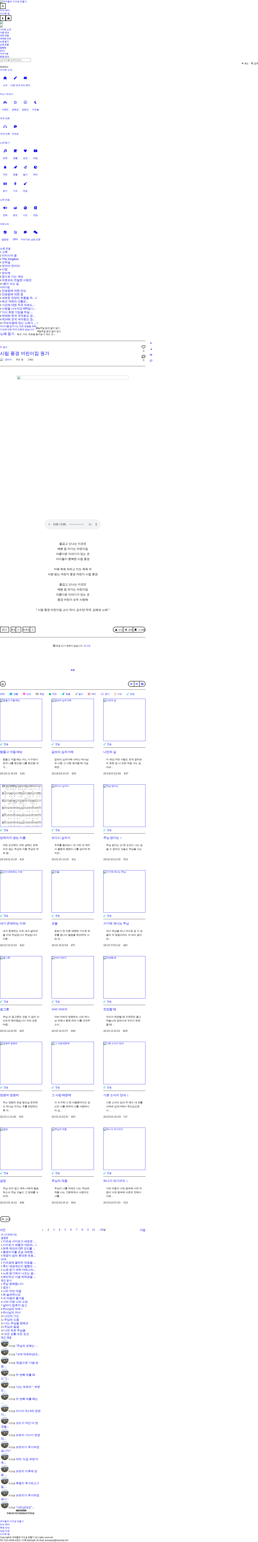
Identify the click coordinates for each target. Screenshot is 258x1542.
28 (101, 1229)
